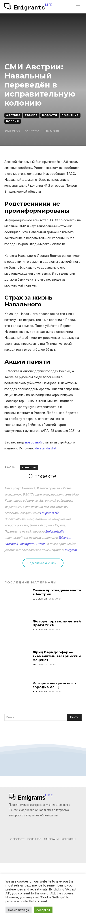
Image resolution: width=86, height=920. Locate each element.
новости (28, 467)
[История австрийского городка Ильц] (17, 694)
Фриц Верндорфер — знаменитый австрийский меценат (57, 656)
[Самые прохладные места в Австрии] (17, 601)
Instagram (27, 544)
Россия (12, 121)
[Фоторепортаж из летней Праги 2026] (17, 632)
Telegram (64, 537)
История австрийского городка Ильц (54, 685)
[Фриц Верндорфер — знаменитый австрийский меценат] (17, 663)
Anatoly (34, 130)
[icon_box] (17, 834)
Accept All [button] (43, 910)
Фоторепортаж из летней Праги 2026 (57, 623)
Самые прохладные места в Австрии (57, 592)
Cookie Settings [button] (18, 910)
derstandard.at (45, 448)
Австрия (13, 115)
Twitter (40, 544)
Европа (31, 115)
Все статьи (40, 599)
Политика (70, 115)
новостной (33, 442)
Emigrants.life (49, 513)
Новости (49, 115)
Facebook (11, 544)
